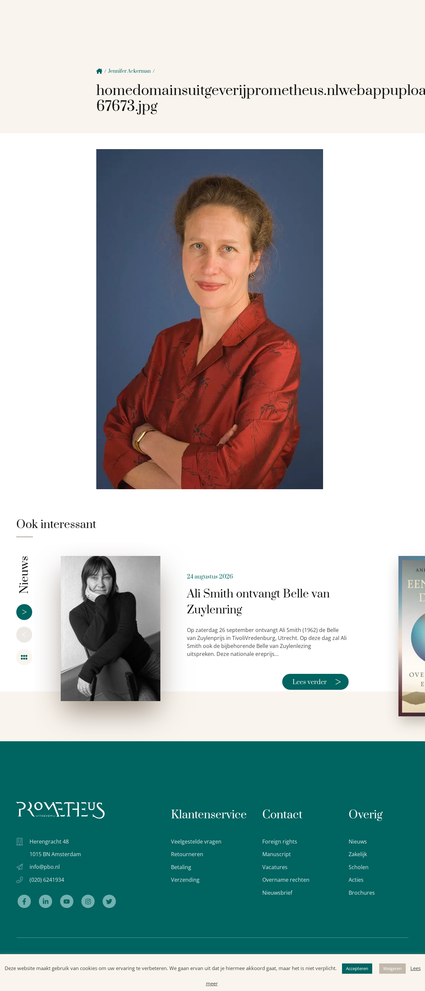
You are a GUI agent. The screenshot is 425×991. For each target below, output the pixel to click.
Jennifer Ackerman (129, 71)
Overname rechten (285, 879)
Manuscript (276, 854)
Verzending (185, 879)
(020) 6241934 (47, 879)
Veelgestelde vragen (196, 841)
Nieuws (358, 841)
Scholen (359, 867)
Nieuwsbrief (277, 892)
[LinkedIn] (45, 901)
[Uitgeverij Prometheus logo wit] (60, 810)
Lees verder (317, 682)
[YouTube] (66, 901)
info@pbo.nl (45, 866)
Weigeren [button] (392, 968)
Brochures (362, 892)
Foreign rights (279, 841)
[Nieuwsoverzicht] (24, 657)
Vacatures (275, 867)
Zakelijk (358, 854)
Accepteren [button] (357, 968)
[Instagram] (88, 901)
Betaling (181, 867)
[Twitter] (109, 901)
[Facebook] (24, 901)
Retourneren (187, 854)
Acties (356, 879)
